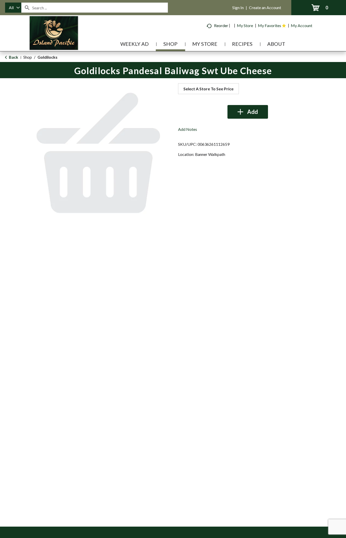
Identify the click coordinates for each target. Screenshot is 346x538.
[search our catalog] (26, 8)
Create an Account (265, 7)
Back (13, 57)
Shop (27, 57)
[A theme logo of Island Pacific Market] (54, 40)
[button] (247, 112)
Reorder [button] (221, 25)
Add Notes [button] (187, 129)
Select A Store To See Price (208, 88)
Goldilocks (47, 57)
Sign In (238, 7)
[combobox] (13, 8)
